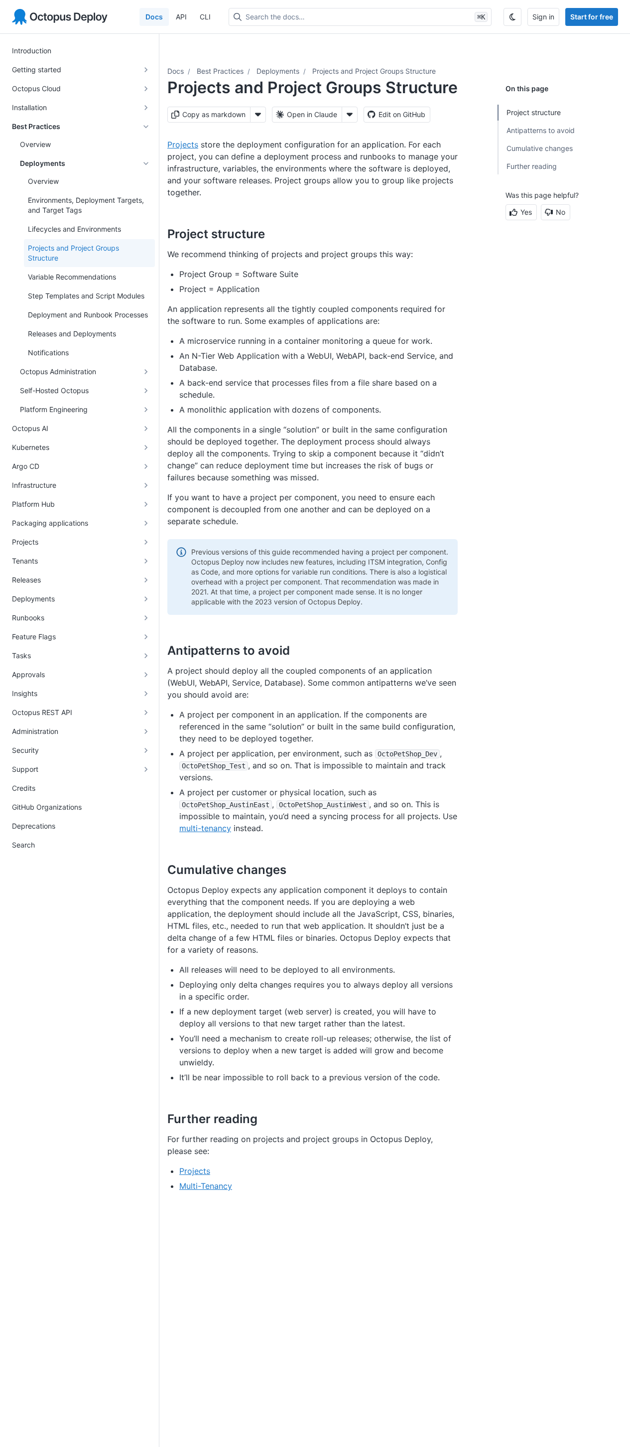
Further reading (531, 166)
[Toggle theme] (512, 17)
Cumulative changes (539, 148)
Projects (182, 144)
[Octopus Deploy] (60, 17)
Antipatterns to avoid (540, 130)
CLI (205, 16)
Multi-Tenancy (205, 1186)
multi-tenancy (205, 828)
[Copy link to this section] (276, 234)
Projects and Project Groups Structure (374, 71)
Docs (154, 16)
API (181, 16)
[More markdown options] (258, 115)
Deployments (277, 71)
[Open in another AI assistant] (350, 115)
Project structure (533, 112)
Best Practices (220, 71)
